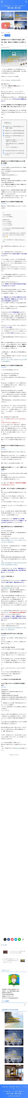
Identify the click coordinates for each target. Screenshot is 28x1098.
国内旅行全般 (11, 1086)
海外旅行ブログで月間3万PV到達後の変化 (14, 133)
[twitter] (5, 939)
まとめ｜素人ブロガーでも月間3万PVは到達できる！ (14, 153)
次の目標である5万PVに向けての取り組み (14, 150)
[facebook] (8, 939)
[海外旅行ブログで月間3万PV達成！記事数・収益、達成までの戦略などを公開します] (15, 939)
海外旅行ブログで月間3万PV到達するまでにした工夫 (14, 136)
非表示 (9, 122)
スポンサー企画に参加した (12, 147)
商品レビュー (18, 1086)
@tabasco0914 (6, 588)
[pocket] (12, 939)
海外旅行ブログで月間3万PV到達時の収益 (14, 130)
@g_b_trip (15, 80)
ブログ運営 (4, 945)
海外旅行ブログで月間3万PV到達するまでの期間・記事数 (14, 127)
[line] (19, 939)
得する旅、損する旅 (14, 8)
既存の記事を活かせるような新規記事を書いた (15, 144)
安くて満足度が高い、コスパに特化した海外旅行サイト (14, 1091)
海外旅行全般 (4, 1086)
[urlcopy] (23, 939)
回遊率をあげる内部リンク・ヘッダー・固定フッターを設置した (15, 140)
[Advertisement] (14, 770)
